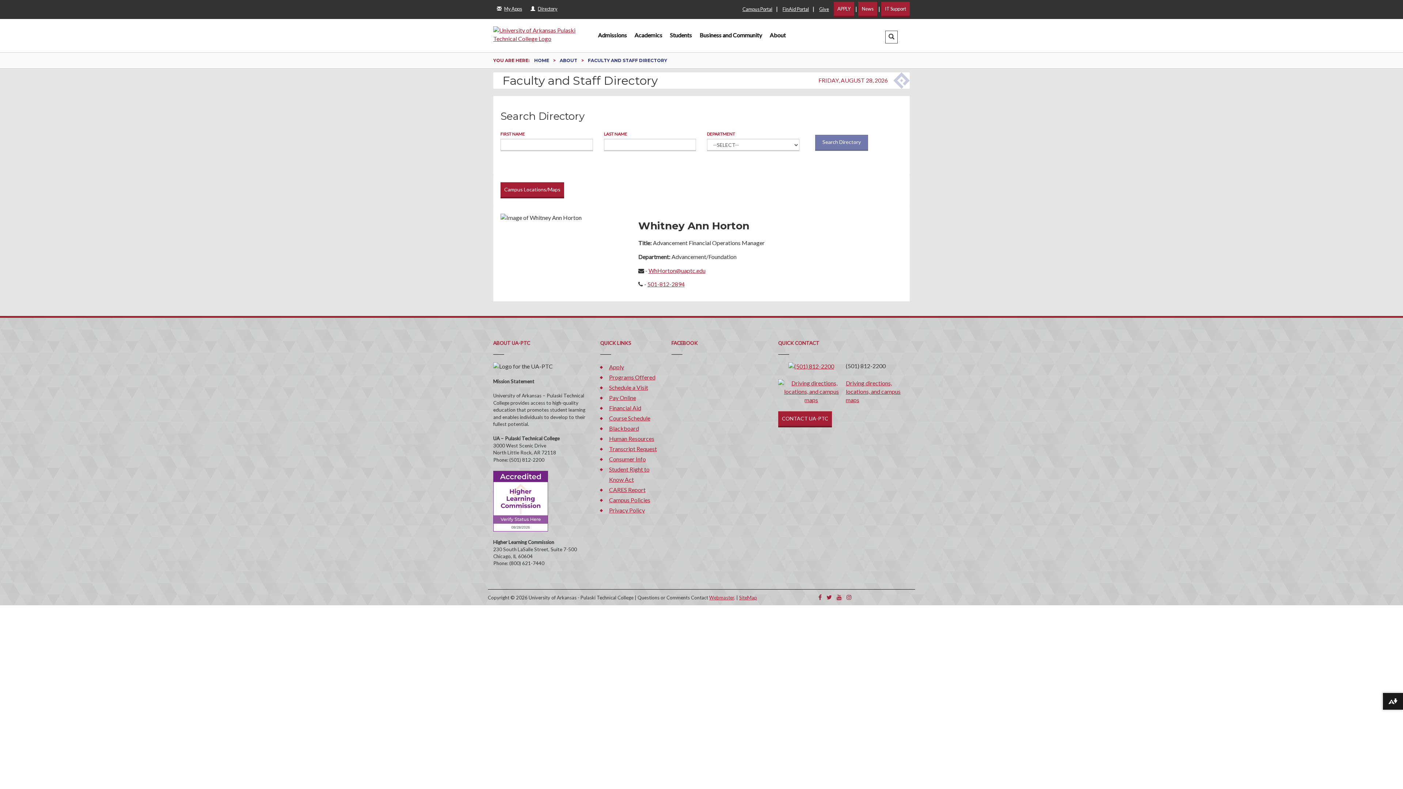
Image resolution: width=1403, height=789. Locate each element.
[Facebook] (820, 597)
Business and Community (731, 34)
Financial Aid (625, 407)
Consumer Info (627, 459)
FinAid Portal (796, 9)
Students (681, 34)
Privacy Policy (627, 510)
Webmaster (721, 598)
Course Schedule (629, 418)
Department (721, 134)
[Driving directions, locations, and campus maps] (811, 390)
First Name (513, 134)
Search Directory (841, 142)
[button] (891, 37)
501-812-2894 (666, 284)
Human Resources (631, 438)
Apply (616, 366)
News (868, 9)
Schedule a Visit (628, 387)
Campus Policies (629, 499)
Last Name (615, 134)
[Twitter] (829, 597)
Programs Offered (632, 377)
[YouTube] (839, 597)
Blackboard (624, 428)
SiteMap (748, 598)
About (778, 34)
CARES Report (627, 489)
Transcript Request (633, 448)
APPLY (844, 9)
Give (824, 9)
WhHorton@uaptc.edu (677, 270)
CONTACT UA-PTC (805, 418)
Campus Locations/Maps (532, 189)
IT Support (895, 9)
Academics (648, 34)
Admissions (612, 34)
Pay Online (622, 397)
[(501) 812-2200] (811, 365)
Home (542, 60)
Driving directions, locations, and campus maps (873, 391)
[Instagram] (849, 597)
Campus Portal (757, 9)
